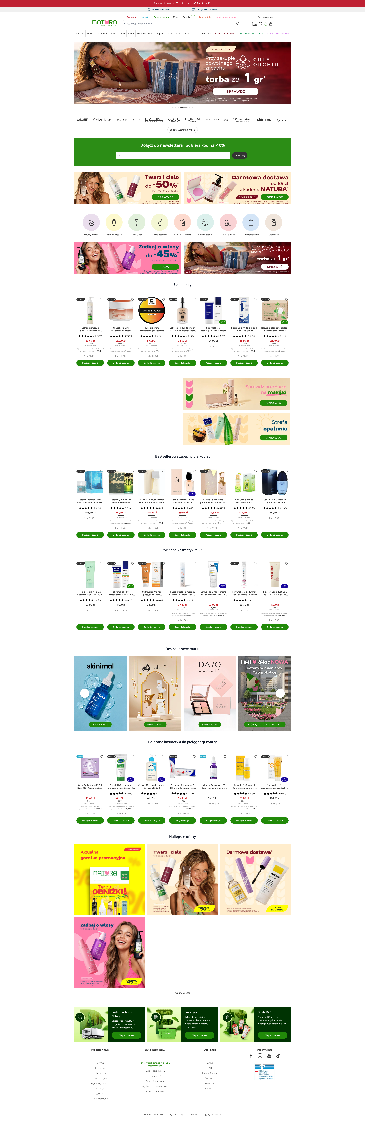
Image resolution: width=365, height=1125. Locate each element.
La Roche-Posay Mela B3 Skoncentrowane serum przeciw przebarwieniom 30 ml (213, 786)
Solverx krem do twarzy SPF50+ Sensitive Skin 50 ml (244, 593)
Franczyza (100, 1088)
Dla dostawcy (210, 1083)
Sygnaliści (100, 1093)
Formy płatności (155, 1076)
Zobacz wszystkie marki (182, 129)
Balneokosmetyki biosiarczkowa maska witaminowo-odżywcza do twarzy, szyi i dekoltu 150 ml (121, 329)
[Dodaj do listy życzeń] (101, 299)
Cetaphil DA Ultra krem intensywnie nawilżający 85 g (121, 786)
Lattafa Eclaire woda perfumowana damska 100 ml (213, 501)
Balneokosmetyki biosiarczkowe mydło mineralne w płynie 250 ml (90, 329)
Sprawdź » (206, 3)
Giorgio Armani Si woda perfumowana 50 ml (182, 501)
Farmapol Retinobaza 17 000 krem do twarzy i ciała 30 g (182, 786)
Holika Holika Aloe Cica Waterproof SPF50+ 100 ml (90, 593)
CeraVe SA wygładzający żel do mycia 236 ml (151, 786)
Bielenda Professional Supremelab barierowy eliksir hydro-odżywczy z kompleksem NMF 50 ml (244, 786)
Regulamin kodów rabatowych (155, 1086)
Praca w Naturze (209, 1073)
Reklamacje (100, 1068)
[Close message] (215, 38)
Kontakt (209, 1062)
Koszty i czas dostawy (155, 1070)
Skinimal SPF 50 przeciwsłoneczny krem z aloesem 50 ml (121, 593)
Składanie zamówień (155, 1081)
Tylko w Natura (161, 17)
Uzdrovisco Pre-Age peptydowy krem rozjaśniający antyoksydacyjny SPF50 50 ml (152, 593)
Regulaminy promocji (100, 1083)
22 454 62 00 (267, 17)
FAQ (210, 1068)
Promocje (131, 17)
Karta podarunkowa (226, 17)
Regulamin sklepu (176, 1114)
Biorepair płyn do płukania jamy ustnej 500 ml (244, 329)
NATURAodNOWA (100, 1098)
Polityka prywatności (153, 1114)
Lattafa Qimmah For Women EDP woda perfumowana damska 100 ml (121, 501)
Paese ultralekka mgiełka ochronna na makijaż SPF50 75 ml (182, 593)
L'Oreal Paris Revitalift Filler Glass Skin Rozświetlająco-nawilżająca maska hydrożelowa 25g (90, 786)
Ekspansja (209, 1088)
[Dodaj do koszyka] (90, 363)
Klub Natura (100, 1073)
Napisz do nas (126, 1035)
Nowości (145, 17)
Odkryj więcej (182, 992)
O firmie (100, 1062)
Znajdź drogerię (100, 1078)
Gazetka (189, 17)
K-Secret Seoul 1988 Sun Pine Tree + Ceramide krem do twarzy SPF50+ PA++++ (275, 593)
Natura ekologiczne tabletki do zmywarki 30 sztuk (275, 329)
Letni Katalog (205, 17)
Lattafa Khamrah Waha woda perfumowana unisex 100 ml (90, 501)
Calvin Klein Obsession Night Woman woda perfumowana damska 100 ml (275, 501)
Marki (176, 17)
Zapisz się (239, 155)
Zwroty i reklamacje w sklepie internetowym (155, 1064)
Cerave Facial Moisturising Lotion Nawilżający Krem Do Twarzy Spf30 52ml (213, 593)
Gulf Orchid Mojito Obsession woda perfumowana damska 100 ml (244, 501)
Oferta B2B (210, 1078)
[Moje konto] (265, 24)
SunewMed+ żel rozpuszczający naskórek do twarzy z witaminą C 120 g (275, 786)
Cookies (193, 1114)
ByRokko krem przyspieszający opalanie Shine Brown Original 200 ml (151, 329)
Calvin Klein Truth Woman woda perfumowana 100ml (152, 501)
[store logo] (104, 23)
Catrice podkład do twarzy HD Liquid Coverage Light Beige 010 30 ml (182, 329)
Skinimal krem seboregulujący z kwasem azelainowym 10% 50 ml (213, 329)
